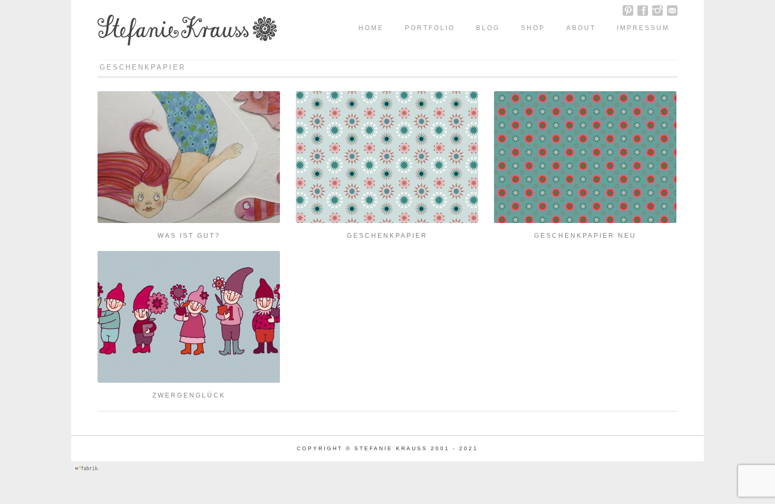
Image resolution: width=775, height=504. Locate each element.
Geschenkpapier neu (585, 235)
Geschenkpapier (387, 235)
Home (371, 28)
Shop (533, 28)
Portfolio (430, 28)
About (581, 28)
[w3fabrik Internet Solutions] (87, 469)
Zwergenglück (189, 395)
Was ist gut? (189, 235)
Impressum (643, 28)
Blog (488, 28)
